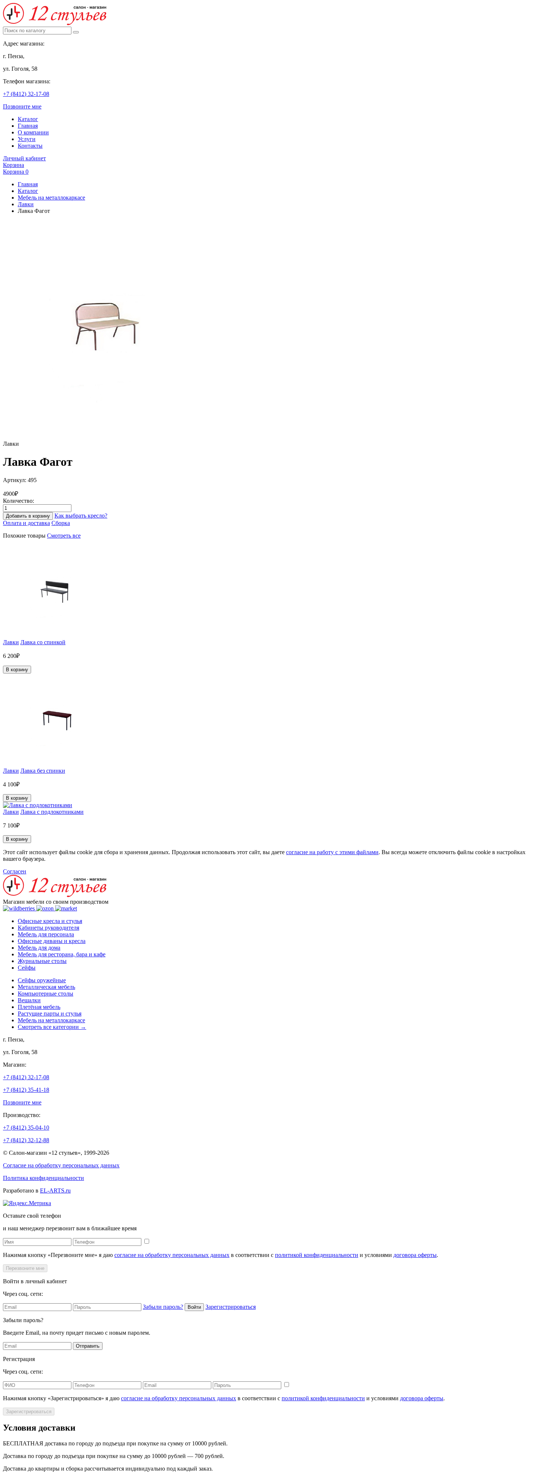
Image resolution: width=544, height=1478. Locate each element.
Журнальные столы (42, 961)
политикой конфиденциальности (316, 1255)
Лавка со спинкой (43, 642)
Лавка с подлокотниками (52, 812)
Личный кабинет (24, 158)
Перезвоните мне (25, 1268)
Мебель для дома (39, 947)
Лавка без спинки (42, 771)
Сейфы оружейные (42, 980)
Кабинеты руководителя (48, 927)
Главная (28, 126)
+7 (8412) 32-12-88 (26, 1140)
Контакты (30, 146)
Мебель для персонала (46, 934)
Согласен (14, 871)
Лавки (26, 204)
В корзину (17, 669)
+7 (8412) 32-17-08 (26, 94)
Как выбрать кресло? (80, 515)
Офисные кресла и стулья (50, 921)
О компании (33, 132)
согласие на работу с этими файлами (332, 852)
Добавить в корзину (28, 516)
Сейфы (27, 967)
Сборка (60, 523)
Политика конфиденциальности (43, 1178)
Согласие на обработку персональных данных (61, 1165)
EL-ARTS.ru (55, 1190)
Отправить (88, 1346)
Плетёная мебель (39, 1007)
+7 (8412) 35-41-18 (26, 1090)
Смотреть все (64, 535)
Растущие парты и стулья (49, 1013)
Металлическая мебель (46, 987)
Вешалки (29, 1000)
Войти (194, 1307)
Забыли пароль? (163, 1307)
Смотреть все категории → (52, 1027)
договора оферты (415, 1255)
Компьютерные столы (45, 993)
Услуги (27, 139)
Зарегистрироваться (230, 1307)
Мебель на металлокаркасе (51, 197)
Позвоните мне (22, 106)
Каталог (28, 119)
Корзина (13, 165)
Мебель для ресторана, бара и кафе (61, 954)
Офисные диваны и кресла (51, 941)
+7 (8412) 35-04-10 (26, 1127)
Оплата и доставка (26, 523)
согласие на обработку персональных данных (171, 1255)
